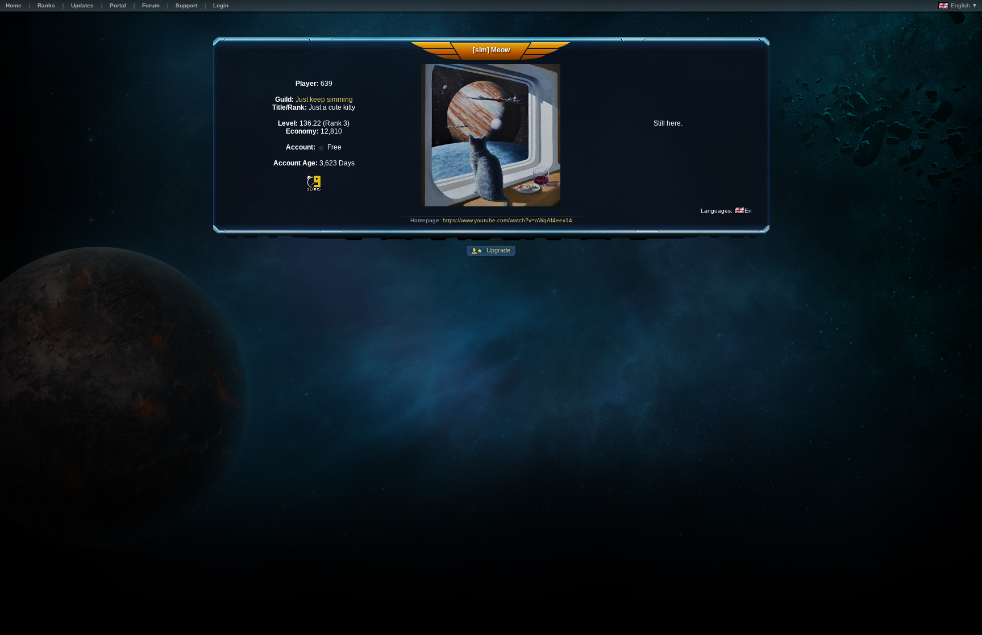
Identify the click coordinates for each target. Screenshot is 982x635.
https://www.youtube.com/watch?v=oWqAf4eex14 (507, 220)
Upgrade (497, 250)
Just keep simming (324, 99)
